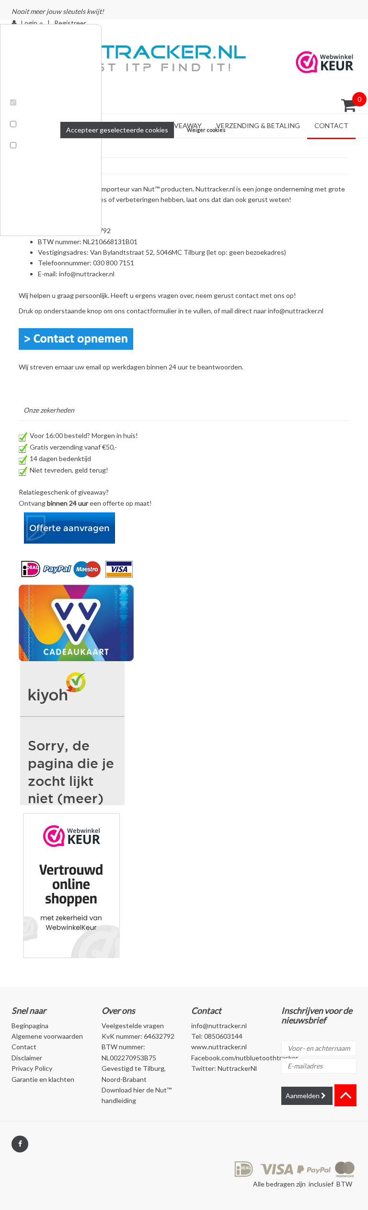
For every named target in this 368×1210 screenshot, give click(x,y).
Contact (331, 125)
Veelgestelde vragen (133, 1025)
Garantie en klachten (43, 1079)
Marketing (27, 157)
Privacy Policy (32, 1068)
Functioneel (30, 113)
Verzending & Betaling (258, 125)
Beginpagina (30, 1025)
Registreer (70, 23)
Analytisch (28, 135)
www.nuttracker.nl (219, 1047)
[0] (348, 105)
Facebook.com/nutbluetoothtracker (244, 1058)
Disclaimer (27, 1058)
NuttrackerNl (237, 1068)
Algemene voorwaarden (47, 1036)
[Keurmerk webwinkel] (71, 884)
